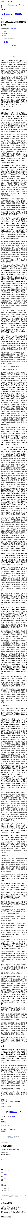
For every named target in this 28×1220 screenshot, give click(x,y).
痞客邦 (12, 1112)
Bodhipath (3, 1103)
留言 (15, 1112)
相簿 (5, 31)
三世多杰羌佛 (15, 1019)
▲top (2, 1119)
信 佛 (6, 42)
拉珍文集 (12, 1116)
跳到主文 (3, 18)
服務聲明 (17, 1196)
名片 (5, 35)
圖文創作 (13, 28)
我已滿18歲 (3, 1217)
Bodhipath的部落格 (11, 14)
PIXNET (7, 1195)
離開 (9, 1217)
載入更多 (3, 1122)
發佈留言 (3, 1131)
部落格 (5, 33)
